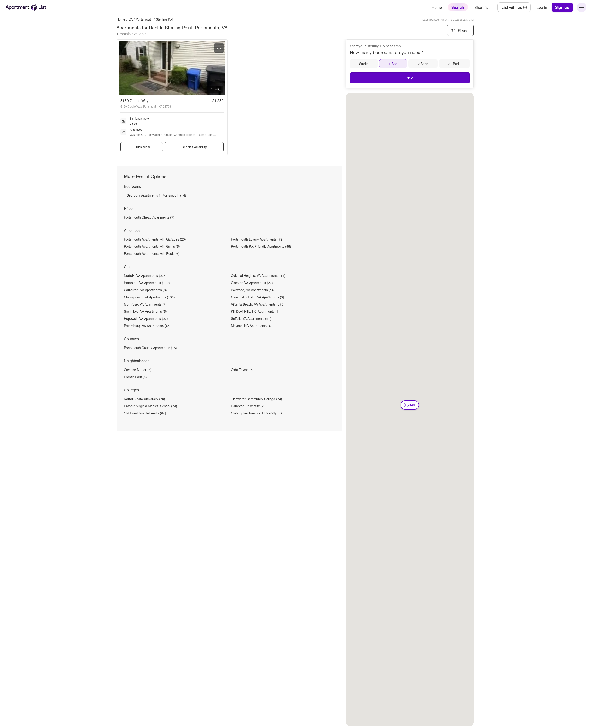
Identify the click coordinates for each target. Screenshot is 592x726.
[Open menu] (581, 7)
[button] (410, 405)
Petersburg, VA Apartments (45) (147, 325)
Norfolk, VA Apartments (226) (145, 275)
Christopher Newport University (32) (257, 413)
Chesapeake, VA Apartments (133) (149, 297)
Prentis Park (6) (135, 376)
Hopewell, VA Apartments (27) (146, 318)
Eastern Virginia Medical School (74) (150, 406)
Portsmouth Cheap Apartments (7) (149, 217)
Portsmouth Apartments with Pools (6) (151, 253)
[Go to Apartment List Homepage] (26, 7)
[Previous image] (122, 68)
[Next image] (221, 68)
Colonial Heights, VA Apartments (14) (258, 275)
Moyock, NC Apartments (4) (251, 325)
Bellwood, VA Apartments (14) (253, 289)
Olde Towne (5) (242, 369)
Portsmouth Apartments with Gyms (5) (152, 246)
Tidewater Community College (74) (256, 398)
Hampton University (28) (249, 406)
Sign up (562, 7)
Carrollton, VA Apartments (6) (145, 289)
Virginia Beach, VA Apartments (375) (257, 304)
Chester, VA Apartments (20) (252, 282)
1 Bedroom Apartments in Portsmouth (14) (155, 195)
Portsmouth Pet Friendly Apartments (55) (261, 246)
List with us (511, 7)
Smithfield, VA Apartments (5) (145, 311)
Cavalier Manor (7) (137, 369)
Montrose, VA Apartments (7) (145, 304)
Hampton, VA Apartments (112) (147, 282)
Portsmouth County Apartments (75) (150, 347)
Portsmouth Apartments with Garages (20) (155, 239)
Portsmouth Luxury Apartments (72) (257, 239)
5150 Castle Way (134, 100)
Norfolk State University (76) (144, 398)
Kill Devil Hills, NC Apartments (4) (255, 311)
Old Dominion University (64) (145, 413)
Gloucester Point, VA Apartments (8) (257, 297)
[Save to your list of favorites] (219, 48)
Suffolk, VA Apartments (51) (251, 318)
